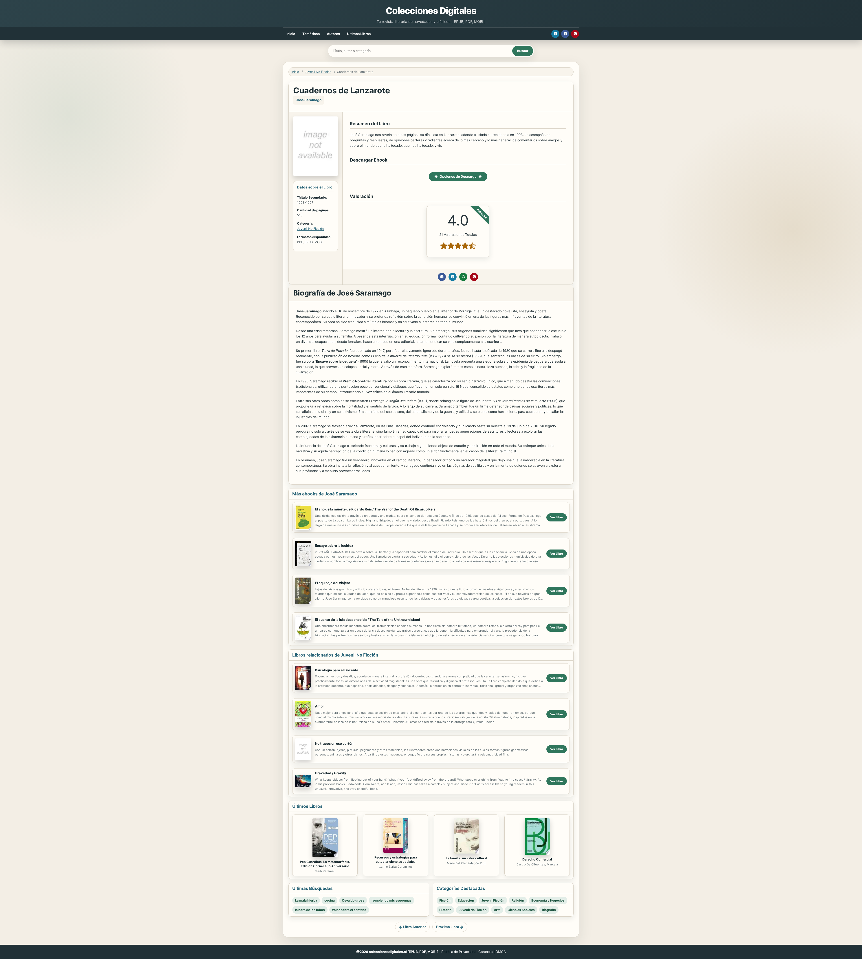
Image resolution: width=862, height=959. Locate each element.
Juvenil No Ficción (318, 72)
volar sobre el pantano (349, 910)
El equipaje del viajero (332, 583)
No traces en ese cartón (334, 743)
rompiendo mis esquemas (391, 900)
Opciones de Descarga (458, 176)
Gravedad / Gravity (330, 773)
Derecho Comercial (537, 859)
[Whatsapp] (463, 277)
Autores (333, 34)
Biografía (549, 910)
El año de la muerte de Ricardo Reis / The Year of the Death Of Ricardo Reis (375, 509)
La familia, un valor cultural (466, 858)
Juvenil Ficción (492, 900)
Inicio (290, 34)
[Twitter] (555, 34)
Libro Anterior (414, 927)
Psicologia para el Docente (336, 670)
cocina (329, 900)
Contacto (485, 952)
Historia (445, 910)
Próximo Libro (447, 927)
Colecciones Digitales (431, 10)
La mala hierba (306, 900)
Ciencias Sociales (521, 910)
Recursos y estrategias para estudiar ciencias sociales (395, 859)
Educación (466, 900)
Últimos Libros (359, 34)
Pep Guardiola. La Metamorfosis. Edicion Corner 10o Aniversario (325, 864)
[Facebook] (565, 34)
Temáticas (311, 34)
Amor (319, 706)
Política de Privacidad (458, 952)
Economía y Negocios (548, 900)
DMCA (501, 952)
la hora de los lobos (310, 910)
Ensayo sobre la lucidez (334, 545)
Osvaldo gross (353, 900)
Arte (497, 910)
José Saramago (308, 100)
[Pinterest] (575, 34)
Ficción (445, 900)
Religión (518, 900)
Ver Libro (556, 517)
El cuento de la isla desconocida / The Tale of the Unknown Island (367, 619)
